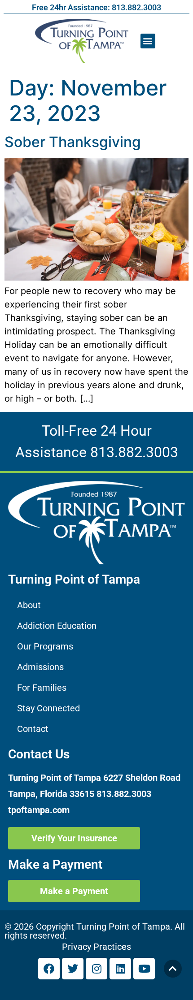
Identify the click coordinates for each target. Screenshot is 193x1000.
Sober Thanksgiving (72, 142)
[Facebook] (49, 968)
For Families (41, 687)
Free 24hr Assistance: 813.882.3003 (96, 7)
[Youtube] (144, 968)
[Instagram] (96, 968)
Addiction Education (56, 625)
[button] (147, 41)
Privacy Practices (96, 946)
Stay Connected (48, 708)
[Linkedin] (120, 968)
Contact (32, 728)
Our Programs (45, 646)
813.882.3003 (134, 452)
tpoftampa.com (39, 810)
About (29, 605)
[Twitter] (72, 968)
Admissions (40, 667)
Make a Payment (55, 864)
